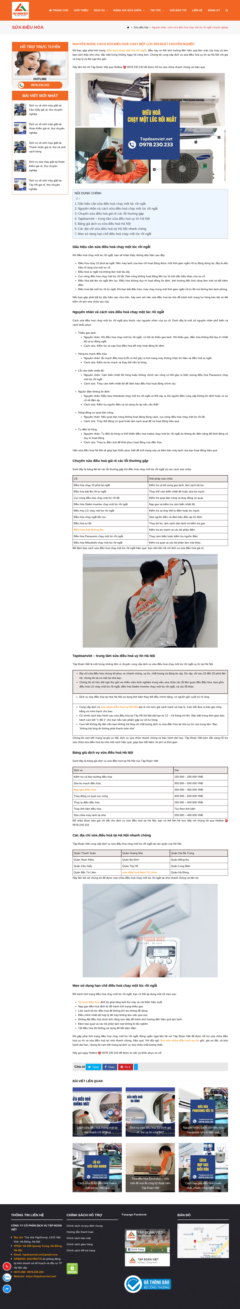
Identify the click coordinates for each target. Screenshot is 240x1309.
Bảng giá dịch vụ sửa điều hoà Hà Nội (104, 224)
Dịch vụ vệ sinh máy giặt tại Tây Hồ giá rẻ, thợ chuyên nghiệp (45, 185)
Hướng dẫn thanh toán (80, 1231)
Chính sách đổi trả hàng (81, 1250)
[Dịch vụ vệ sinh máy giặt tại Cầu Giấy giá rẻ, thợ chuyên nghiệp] (20, 109)
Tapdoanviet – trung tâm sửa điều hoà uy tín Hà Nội (114, 218)
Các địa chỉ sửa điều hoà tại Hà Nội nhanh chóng (112, 229)
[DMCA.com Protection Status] (72, 1273)
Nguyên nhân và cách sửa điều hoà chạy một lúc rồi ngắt (118, 208)
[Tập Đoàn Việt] (20, 10)
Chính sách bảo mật (79, 1238)
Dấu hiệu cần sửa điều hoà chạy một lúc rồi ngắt (112, 204)
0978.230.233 (40, 85)
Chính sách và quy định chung (85, 1225)
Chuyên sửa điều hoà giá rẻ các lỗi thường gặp (111, 213)
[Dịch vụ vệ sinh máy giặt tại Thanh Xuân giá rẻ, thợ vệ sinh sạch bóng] (20, 147)
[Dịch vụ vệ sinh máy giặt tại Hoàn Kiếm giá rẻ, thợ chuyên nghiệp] (20, 128)
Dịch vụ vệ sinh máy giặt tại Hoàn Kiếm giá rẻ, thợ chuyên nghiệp (46, 128)
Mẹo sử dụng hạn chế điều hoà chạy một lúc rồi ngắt (114, 234)
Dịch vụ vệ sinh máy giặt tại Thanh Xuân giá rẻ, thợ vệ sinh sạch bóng (47, 147)
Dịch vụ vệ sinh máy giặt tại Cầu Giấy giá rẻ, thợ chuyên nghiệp (45, 109)
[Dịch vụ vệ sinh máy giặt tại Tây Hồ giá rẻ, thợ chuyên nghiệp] (20, 184)
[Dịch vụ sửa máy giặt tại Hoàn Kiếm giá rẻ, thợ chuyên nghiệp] (20, 166)
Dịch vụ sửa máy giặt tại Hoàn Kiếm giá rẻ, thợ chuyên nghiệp (47, 166)
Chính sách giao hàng (80, 1244)
